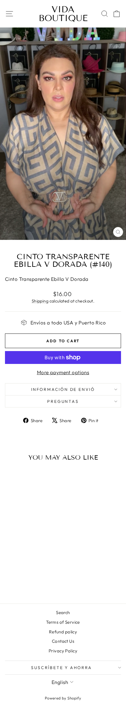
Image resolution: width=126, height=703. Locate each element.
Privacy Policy (63, 651)
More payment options (63, 372)
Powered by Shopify (63, 698)
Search (63, 612)
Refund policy (63, 632)
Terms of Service (63, 622)
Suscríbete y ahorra (61, 667)
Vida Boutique (63, 13)
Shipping (40, 301)
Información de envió (63, 389)
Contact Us (63, 641)
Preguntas (63, 401)
